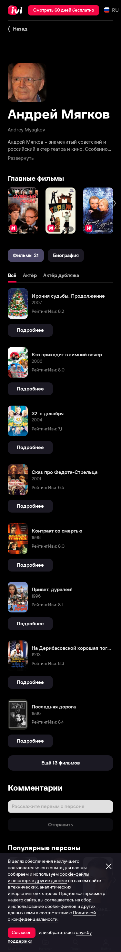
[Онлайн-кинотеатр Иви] (16, 10)
